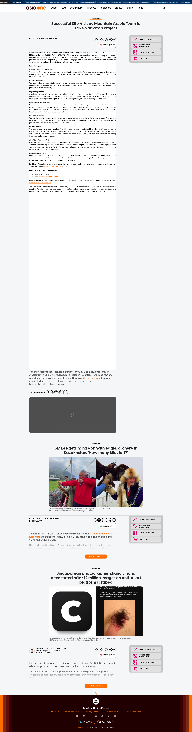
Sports (130, 8)
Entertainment (76, 8)
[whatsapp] (106, 39)
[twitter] (99, 39)
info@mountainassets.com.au (49, 177)
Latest (54, 8)
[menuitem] (54, 8)
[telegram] (103, 39)
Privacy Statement (93, 712)
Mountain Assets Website (52, 166)
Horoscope (105, 8)
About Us (55, 712)
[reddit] (110, 39)
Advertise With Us (72, 712)
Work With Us (113, 712)
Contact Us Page (91, 378)
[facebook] (95, 39)
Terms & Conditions (133, 712)
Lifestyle (91, 8)
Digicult (119, 8)
